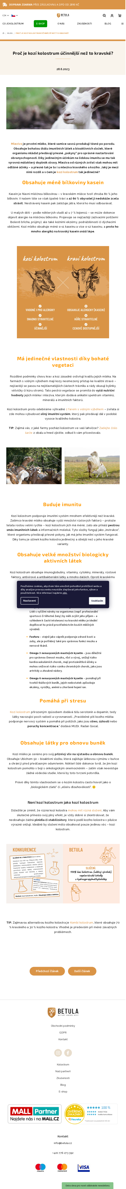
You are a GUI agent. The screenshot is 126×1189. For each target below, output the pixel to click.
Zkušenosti (63, 1078)
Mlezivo (16, 143)
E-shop (63, 1091)
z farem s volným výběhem (85, 409)
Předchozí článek (47, 971)
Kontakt (63, 1039)
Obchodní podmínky (63, 1025)
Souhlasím (97, 600)
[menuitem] (13, 23)
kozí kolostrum (67, 172)
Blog (63, 1084)
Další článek (82, 971)
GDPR (63, 1032)
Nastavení (29, 600)
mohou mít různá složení (85, 810)
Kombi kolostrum (81, 922)
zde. (65, 593)
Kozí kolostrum (20, 712)
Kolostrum (63, 1064)
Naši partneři (63, 1071)
